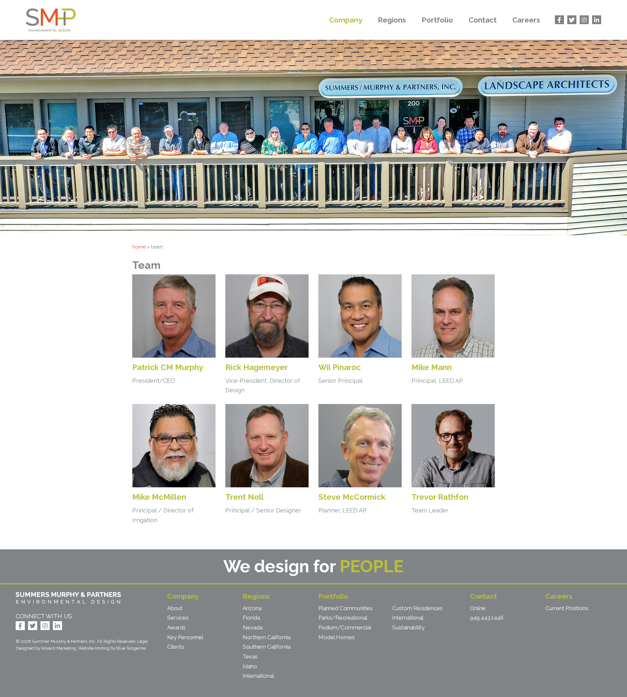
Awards (176, 627)
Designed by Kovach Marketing (46, 648)
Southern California (267, 646)
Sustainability (408, 627)
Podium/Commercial (344, 627)
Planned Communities (345, 608)
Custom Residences (417, 608)
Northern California (267, 637)
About (175, 608)
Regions (392, 20)
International (258, 676)
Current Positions (566, 608)
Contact (483, 20)
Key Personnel (185, 637)
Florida (251, 617)
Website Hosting (93, 648)
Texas (250, 656)
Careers (526, 20)
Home (139, 247)
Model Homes (336, 637)
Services (178, 617)
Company (345, 20)
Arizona (252, 608)
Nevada (253, 627)
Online (478, 608)
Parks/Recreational (342, 617)
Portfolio (437, 20)
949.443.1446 (487, 617)
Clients (175, 646)
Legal (142, 641)
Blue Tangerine (131, 648)
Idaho (250, 666)
